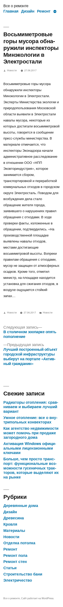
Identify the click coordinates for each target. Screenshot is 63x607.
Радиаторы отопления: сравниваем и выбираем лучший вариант (30, 406)
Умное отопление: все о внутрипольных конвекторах (30, 420)
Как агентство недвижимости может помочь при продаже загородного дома (30, 432)
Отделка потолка (19, 543)
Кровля (10, 524)
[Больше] (55, 11)
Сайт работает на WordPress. (37, 598)
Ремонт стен (15, 561)
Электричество (17, 580)
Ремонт (43, 11)
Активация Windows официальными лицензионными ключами (29, 448)
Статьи (10, 567)
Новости (12, 70)
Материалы (14, 530)
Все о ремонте (15, 5)
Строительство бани (22, 574)
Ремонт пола (15, 555)
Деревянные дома (20, 505)
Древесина (13, 518)
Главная (11, 11)
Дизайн (27, 11)
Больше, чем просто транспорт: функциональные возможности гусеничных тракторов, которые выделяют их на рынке (31, 468)
